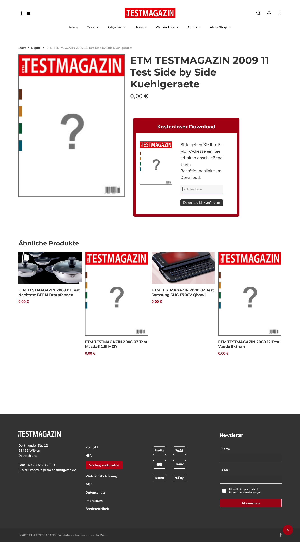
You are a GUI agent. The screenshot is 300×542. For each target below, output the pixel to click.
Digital (36, 48)
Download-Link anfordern (201, 202)
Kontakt (92, 447)
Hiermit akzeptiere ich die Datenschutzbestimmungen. (245, 491)
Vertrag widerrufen (104, 465)
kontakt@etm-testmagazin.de (53, 470)
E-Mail (225, 469)
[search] (258, 13)
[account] (269, 13)
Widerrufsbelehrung (101, 476)
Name (225, 449)
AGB (89, 484)
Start (22, 48)
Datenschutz (95, 492)
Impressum (94, 500)
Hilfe (89, 455)
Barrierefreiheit (97, 509)
